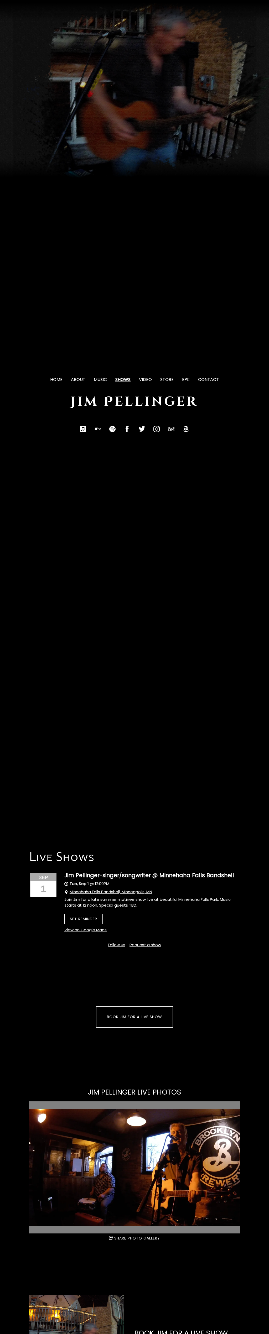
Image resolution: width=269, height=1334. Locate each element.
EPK (186, 379)
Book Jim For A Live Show (134, 1016)
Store (167, 379)
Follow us (116, 945)
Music (100, 379)
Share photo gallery (137, 1238)
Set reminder (83, 919)
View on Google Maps (85, 930)
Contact (208, 379)
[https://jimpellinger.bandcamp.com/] (98, 429)
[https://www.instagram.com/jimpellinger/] (156, 429)
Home (56, 379)
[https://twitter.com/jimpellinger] (142, 429)
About (78, 379)
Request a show (145, 945)
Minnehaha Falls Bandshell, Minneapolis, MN (111, 891)
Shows (123, 379)
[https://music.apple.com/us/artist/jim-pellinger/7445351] (83, 429)
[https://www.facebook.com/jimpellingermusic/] (127, 429)
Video (145, 379)
